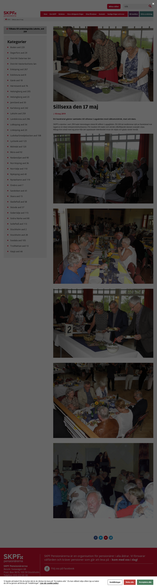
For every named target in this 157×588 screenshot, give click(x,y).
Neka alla (130, 582)
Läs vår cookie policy (49, 583)
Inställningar (115, 582)
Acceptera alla (145, 582)
